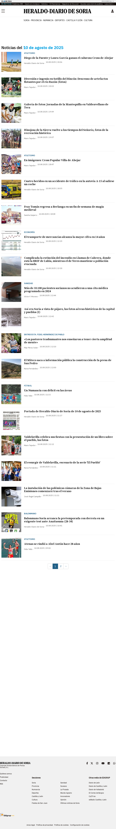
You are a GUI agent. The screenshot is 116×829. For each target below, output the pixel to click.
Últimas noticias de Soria (70, 803)
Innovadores (65, 796)
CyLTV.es (92, 796)
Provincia (35, 786)
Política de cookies (61, 825)
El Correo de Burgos (96, 793)
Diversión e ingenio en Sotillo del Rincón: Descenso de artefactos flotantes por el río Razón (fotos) (66, 80)
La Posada (64, 790)
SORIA (26, 20)
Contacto (3, 781)
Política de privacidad (44, 825)
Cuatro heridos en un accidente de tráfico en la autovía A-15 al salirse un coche (69, 182)
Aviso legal (31, 825)
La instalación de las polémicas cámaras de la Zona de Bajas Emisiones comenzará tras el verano (62, 489)
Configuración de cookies (79, 825)
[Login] (112, 11)
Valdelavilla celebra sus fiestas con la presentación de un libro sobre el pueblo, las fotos (68, 438)
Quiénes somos (6, 774)
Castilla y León (37, 796)
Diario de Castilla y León (98, 786)
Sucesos (63, 786)
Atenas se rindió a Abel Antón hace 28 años (52, 544)
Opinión (63, 800)
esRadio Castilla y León (98, 800)
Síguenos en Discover (70, 4)
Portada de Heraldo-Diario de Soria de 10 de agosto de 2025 (62, 411)
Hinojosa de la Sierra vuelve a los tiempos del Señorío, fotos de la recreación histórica (66, 131)
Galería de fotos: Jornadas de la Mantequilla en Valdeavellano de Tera (66, 106)
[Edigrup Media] (7, 814)
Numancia (36, 790)
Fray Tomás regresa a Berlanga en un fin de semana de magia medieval (64, 208)
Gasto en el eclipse (32, 4)
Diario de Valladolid (96, 790)
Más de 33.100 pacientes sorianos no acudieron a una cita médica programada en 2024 (66, 289)
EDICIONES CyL (107, 1)
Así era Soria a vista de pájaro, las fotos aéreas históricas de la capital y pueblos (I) (69, 310)
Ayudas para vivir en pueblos (91, 4)
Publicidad (4, 777)
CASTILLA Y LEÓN (74, 20)
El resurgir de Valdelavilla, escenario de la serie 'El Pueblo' (62, 462)
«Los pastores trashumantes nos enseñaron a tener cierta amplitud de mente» (68, 341)
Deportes (35, 793)
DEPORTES (60, 20)
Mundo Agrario (66, 793)
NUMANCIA (48, 20)
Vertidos (44, 4)
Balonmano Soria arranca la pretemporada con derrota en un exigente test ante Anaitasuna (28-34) (64, 520)
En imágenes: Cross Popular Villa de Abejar (52, 160)
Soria (34, 783)
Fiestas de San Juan (39, 803)
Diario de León (94, 783)
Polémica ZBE (17, 4)
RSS (1, 784)
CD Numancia (55, 4)
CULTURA (88, 20)
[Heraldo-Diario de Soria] (57, 11)
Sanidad (63, 783)
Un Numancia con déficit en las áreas (48, 390)
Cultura (34, 800)
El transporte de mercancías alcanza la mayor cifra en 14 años (64, 237)
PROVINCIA (36, 20)
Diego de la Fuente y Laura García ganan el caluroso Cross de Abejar (68, 58)
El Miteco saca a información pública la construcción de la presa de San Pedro (67, 362)
